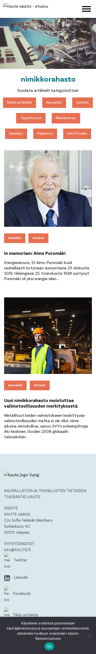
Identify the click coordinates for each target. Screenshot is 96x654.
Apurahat (54, 102)
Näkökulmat (66, 118)
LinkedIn (20, 577)
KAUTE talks (77, 133)
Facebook (21, 593)
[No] (89, 635)
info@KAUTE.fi (17, 549)
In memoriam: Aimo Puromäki (35, 253)
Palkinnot (45, 133)
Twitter (20, 559)
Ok (49, 646)
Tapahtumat (30, 118)
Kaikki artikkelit (19, 102)
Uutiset (82, 102)
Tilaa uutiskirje (25, 614)
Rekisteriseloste (48, 638)
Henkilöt (16, 133)
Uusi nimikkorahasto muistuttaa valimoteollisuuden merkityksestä (41, 403)
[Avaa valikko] (86, 8)
